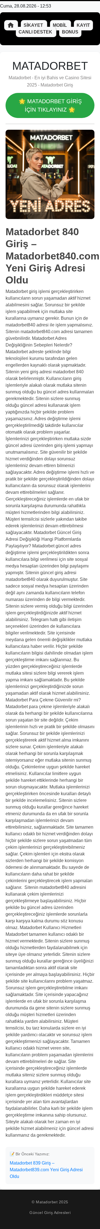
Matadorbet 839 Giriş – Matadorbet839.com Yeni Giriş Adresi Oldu (46, 1170)
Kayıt (83, 25)
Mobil (60, 25)
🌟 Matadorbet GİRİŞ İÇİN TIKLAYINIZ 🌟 (50, 105)
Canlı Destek (36, 32)
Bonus (70, 32)
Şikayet (34, 25)
